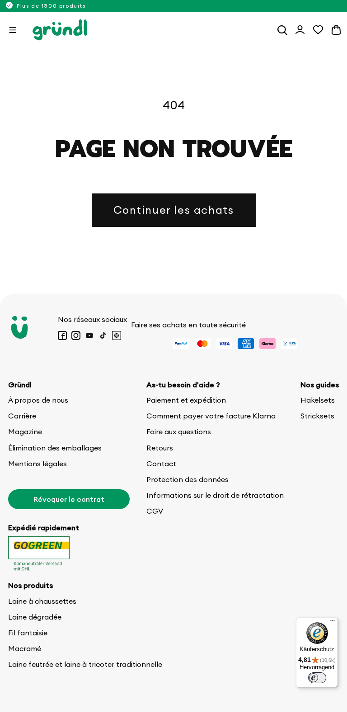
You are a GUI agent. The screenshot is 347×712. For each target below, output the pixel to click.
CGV (154, 510)
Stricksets (317, 415)
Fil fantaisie (27, 632)
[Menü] (332, 622)
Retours (159, 447)
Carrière (22, 415)
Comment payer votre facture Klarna (211, 415)
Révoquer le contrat (68, 499)
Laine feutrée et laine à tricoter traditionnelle (85, 664)
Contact (161, 463)
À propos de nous (38, 399)
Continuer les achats (173, 209)
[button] (12, 30)
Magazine (25, 431)
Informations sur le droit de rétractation (215, 495)
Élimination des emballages (55, 447)
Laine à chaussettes (42, 601)
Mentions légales (37, 463)
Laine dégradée (34, 616)
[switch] (317, 677)
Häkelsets (317, 399)
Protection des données (187, 479)
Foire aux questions (178, 431)
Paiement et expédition (186, 399)
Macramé (24, 648)
